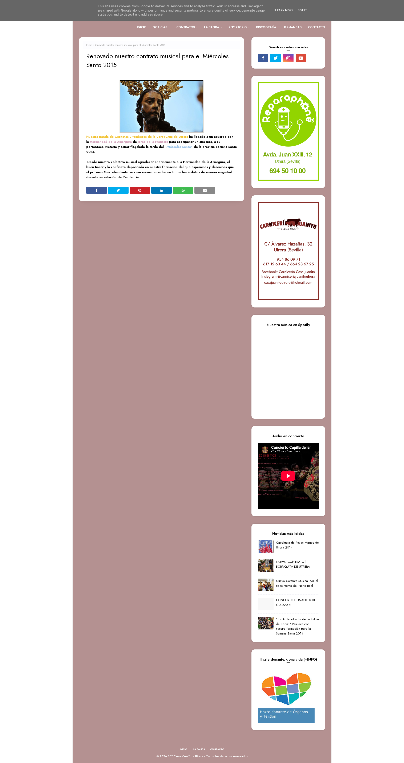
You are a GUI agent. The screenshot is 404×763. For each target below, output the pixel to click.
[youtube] (301, 58)
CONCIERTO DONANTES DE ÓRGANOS (296, 602)
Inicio (89, 45)
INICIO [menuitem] (141, 27)
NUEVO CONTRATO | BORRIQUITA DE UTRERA (293, 564)
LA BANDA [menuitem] (211, 27)
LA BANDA (199, 749)
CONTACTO (217, 749)
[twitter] (275, 58)
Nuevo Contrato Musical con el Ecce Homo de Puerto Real (297, 583)
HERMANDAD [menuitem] (292, 27)
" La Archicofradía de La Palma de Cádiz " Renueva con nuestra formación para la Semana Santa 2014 (297, 626)
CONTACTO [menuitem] (316, 27)
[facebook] (263, 58)
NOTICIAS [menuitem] (160, 27)
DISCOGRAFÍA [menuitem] (266, 27)
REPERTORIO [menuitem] (238, 27)
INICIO (183, 749)
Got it (302, 10)
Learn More (284, 10)
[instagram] (288, 58)
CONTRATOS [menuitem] (185, 27)
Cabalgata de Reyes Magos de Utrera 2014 (297, 545)
